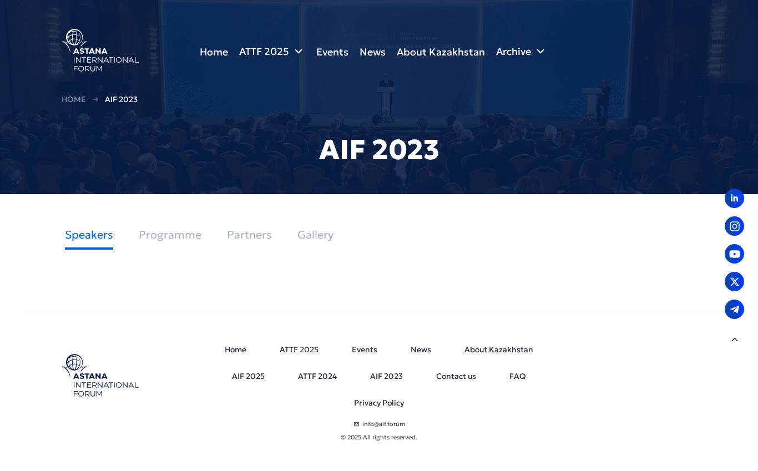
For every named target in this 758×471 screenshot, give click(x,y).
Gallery (315, 234)
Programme (170, 234)
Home (74, 99)
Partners (249, 234)
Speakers (89, 234)
